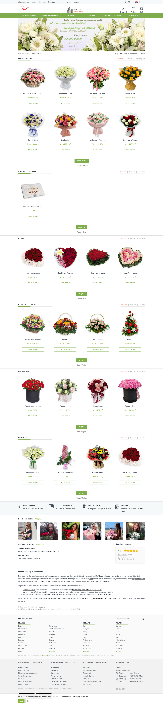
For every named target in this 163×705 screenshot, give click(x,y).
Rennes (21, 643)
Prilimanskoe (87, 640)
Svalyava (86, 629)
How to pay (55, 670)
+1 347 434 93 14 (57, 662)
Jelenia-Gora (120, 640)
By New (120, 59)
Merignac (52, 648)
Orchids (41, 581)
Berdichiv (86, 643)
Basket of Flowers (113, 15)
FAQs (68, 2)
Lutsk (85, 634)
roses (91, 579)
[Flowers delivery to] (25, 8)
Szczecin (119, 634)
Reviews (61, 2)
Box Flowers (134, 15)
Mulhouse (52, 643)
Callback (86, 679)
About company (23, 2)
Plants (71, 15)
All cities (52, 651)
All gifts (142, 238)
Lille (50, 646)
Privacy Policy (23, 684)
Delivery (34, 2)
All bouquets (140, 59)
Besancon (21, 634)
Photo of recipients (25, 681)
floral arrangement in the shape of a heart (86, 590)
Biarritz (51, 637)
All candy (141, 172)
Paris (79, 609)
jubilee (25, 592)
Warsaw (118, 626)
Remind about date (90, 670)
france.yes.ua (32, 689)
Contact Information (25, 676)
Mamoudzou (22, 629)
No (28, 701)
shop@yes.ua (88, 662)
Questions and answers (59, 684)
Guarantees (52, 2)
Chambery (22, 632)
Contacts (76, 2)
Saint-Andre (22, 646)
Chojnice (119, 648)
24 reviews (122, 559)
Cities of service (56, 679)
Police (118, 643)
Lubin (117, 637)
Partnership (87, 684)
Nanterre (52, 632)
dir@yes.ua (120, 662)
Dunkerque (53, 626)
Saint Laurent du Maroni (57, 629)
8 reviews (121, 557)
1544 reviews (40, 544)
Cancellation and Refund (59, 681)
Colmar (51, 640)
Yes (21, 701)
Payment (42, 2)
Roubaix (21, 648)
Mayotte (42, 607)
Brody (85, 632)
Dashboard (87, 673)
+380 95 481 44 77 (24, 662)
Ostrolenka (119, 646)
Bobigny (21, 640)
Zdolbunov (87, 648)
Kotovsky (86, 646)
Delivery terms (56, 676)
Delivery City (78, 10)
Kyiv (84, 626)
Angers (20, 651)
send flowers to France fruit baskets (30, 609)
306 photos (39, 519)
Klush (85, 637)
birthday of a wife (29, 590)
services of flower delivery (93, 598)
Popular (129, 59)
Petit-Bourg (22, 637)
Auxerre (52, 634)
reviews (122, 555)
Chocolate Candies (50, 15)
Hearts (92, 15)
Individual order (47, 655)
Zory (117, 632)
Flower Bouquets (29, 15)
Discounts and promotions (27, 673)
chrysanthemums (138, 579)
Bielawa (118, 629)
